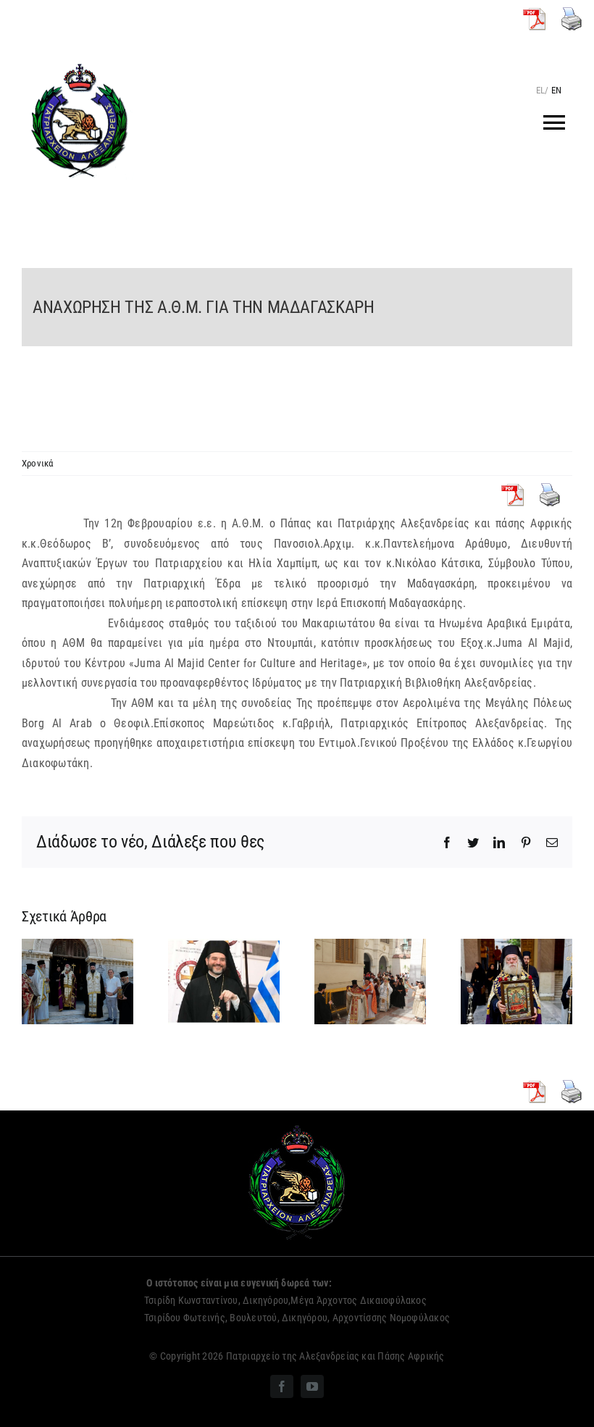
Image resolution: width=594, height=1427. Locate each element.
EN (556, 90)
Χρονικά (38, 463)
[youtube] (312, 1386)
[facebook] (281, 1386)
